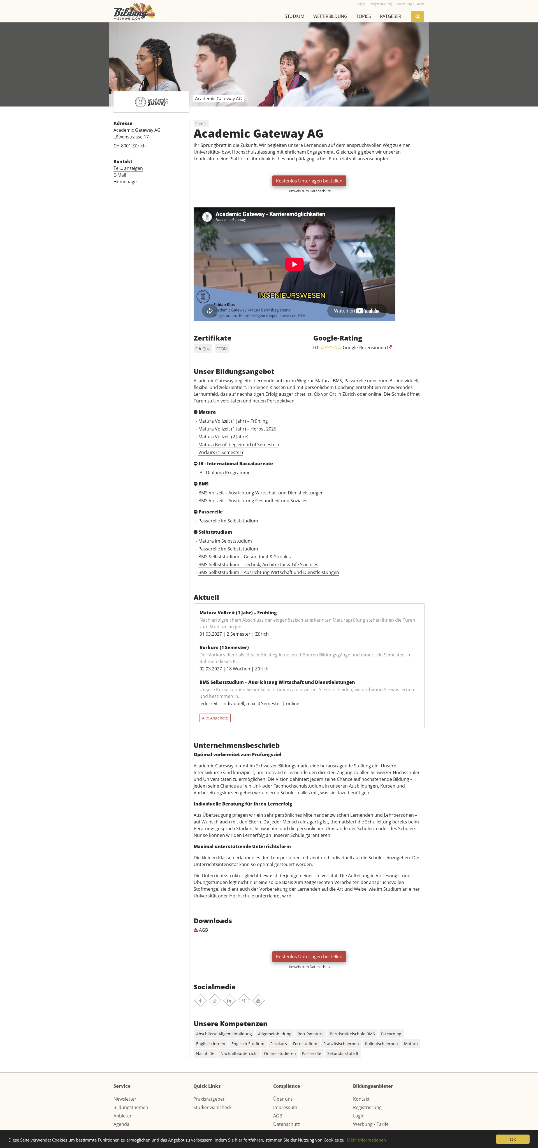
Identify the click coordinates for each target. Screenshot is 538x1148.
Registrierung (367, 1107)
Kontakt (361, 1099)
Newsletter (124, 1099)
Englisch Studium (247, 1043)
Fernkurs (278, 1043)
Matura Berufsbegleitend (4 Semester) (238, 444)
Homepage (125, 182)
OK (513, 1139)
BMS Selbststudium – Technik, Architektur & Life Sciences (258, 564)
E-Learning (391, 1033)
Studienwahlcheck (212, 1107)
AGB (203, 930)
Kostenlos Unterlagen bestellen (309, 181)
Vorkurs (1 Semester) (220, 452)
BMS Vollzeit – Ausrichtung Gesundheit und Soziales (252, 500)
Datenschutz (286, 1124)
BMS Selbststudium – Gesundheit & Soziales (244, 557)
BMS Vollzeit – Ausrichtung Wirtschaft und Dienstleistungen (261, 493)
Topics (363, 16)
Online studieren (280, 1053)
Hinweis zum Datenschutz (309, 190)
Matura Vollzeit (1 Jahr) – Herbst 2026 (237, 429)
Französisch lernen (341, 1043)
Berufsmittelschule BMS (352, 1033)
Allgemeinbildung (274, 1033)
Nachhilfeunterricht (239, 1053)
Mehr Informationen (366, 1140)
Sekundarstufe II (342, 1053)
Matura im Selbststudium (225, 541)
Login (359, 1116)
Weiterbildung (330, 16)
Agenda (121, 1124)
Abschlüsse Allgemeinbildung (224, 1033)
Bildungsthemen (130, 1107)
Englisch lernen (210, 1043)
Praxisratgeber (209, 1099)
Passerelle (311, 1053)
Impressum (285, 1107)
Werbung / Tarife (371, 1124)
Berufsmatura (311, 1033)
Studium (294, 16)
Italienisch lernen (381, 1043)
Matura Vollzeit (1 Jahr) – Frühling (233, 421)
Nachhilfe (205, 1053)
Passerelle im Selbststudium (228, 521)
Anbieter (122, 1116)
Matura (411, 1043)
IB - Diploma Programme (224, 472)
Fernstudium (305, 1043)
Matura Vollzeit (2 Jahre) (223, 437)
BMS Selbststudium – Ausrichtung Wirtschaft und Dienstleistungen (268, 572)
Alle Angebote (215, 718)
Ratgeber (390, 16)
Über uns (283, 1099)
